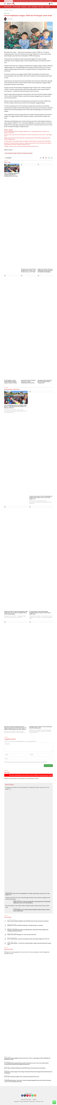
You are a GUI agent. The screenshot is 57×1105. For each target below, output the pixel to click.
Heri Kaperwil (9, 18)
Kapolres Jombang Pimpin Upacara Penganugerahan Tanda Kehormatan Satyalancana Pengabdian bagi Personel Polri (27, 930)
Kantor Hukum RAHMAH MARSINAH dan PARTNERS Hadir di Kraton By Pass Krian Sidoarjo (28, 921)
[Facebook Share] (41, 158)
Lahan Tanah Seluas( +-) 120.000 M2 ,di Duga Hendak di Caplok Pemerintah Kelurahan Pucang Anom (29, 944)
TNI (8, 13)
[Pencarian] (52, 4)
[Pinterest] (27, 1095)
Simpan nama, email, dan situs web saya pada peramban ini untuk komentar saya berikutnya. (26, 762)
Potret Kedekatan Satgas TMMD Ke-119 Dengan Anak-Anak (18, 153)
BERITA (5, 13)
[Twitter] (25, 1095)
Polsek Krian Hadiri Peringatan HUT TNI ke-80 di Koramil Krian (21, 934)
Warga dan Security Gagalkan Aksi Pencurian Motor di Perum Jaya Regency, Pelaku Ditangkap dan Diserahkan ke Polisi (27, 1059)
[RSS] (35, 1095)
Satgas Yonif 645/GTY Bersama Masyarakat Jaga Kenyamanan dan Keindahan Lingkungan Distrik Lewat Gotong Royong (27, 138)
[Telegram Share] (49, 158)
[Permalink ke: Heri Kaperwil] (5, 19)
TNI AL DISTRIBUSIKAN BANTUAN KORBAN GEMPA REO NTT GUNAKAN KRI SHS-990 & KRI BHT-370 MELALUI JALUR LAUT (26, 132)
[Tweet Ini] (43, 158)
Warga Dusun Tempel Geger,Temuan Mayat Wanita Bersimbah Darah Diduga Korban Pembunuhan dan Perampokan (28, 1072)
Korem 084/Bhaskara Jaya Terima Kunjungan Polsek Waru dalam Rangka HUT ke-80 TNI (28, 939)
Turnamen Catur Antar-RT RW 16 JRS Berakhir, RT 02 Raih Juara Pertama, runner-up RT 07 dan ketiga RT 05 (28, 135)
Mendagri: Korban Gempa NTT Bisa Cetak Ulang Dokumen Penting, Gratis (21, 146)
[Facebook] (22, 1095)
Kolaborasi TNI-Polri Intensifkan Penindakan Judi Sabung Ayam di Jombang (25, 925)
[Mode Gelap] (49, 4)
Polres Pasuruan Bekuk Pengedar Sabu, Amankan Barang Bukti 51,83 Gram (21, 1076)
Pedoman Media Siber (26, 1099)
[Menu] (5, 3)
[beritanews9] (10, 3)
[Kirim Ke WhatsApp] (52, 158)
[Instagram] (30, 1095)
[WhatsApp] (32, 1095)
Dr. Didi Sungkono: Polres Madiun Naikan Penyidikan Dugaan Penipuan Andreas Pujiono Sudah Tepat (27, 141)
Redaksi (34, 1099)
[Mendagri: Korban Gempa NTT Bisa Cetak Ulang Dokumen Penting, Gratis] (45, 327)
